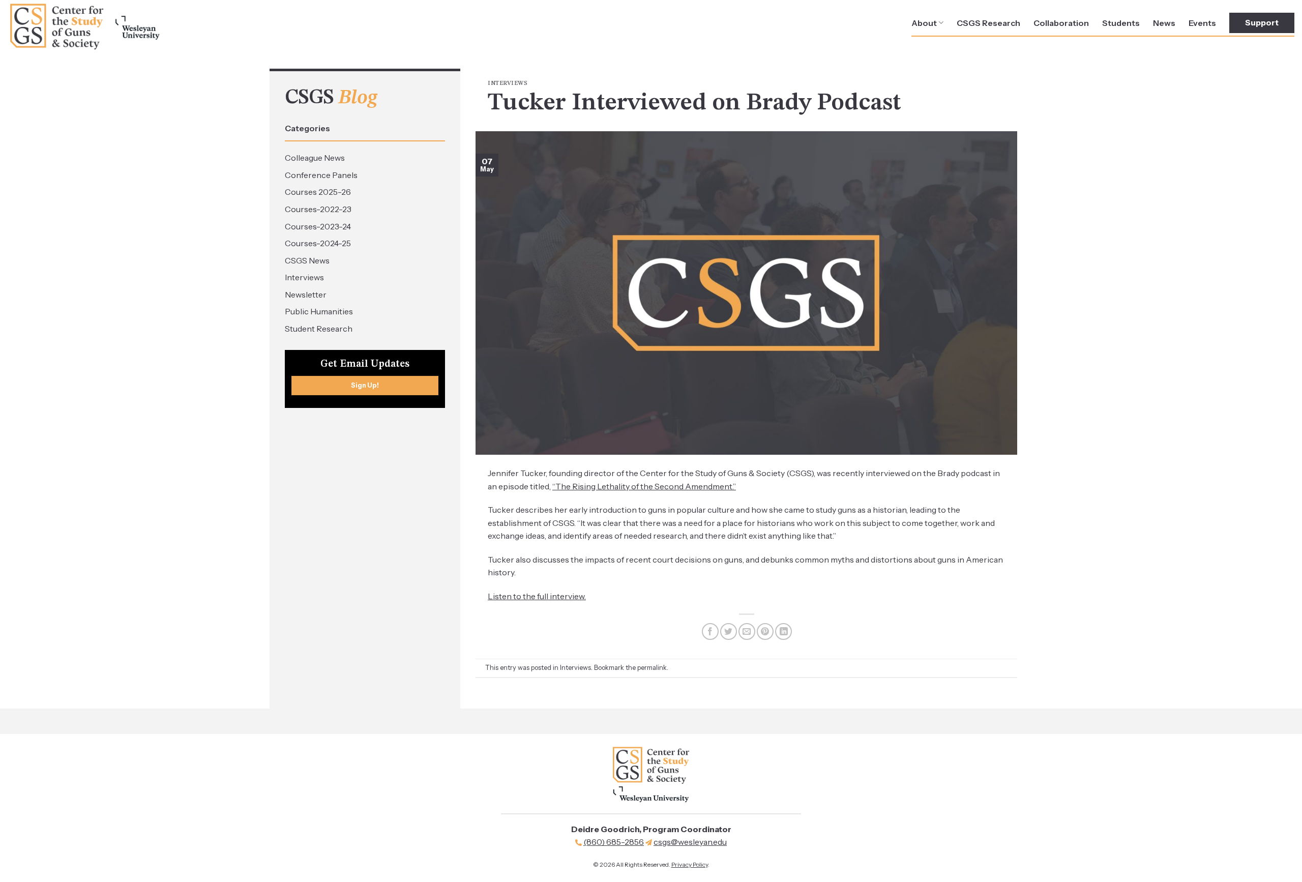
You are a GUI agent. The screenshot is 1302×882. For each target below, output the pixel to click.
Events (1202, 23)
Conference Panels (321, 175)
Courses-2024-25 (318, 243)
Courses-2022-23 (318, 209)
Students (1121, 23)
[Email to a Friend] (746, 631)
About (924, 23)
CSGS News (307, 260)
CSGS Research (988, 23)
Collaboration (1061, 23)
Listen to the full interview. (537, 596)
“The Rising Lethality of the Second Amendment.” (644, 486)
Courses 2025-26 (318, 192)
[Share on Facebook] (710, 631)
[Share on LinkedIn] (783, 631)
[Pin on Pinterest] (765, 631)
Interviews (304, 277)
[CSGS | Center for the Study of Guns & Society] (84, 26)
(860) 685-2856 (613, 842)
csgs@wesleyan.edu (690, 842)
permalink (652, 667)
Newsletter (306, 294)
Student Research (318, 329)
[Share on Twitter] (728, 631)
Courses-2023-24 (318, 226)
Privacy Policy (689, 864)
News (1164, 23)
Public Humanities (319, 311)
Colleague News (315, 158)
